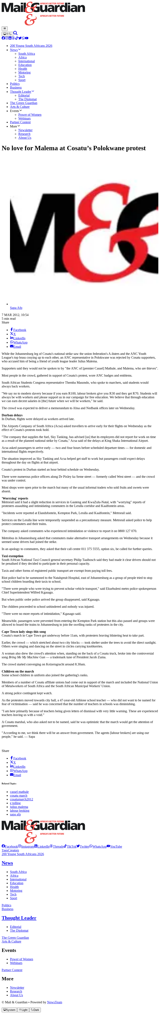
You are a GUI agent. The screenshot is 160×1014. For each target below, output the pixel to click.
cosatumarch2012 (21, 799)
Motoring (16, 890)
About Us (16, 995)
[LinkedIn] (10, 38)
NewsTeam (54, 1002)
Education (16, 883)
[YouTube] (26, 38)
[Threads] (13, 38)
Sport (13, 898)
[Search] (15, 34)
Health (14, 887)
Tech (13, 894)
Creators (13, 850)
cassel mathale (19, 792)
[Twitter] (20, 38)
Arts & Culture (11, 941)
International (18, 879)
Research (16, 991)
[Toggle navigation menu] (5, 28)
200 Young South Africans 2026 (23, 854)
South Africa (18, 872)
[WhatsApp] (23, 38)
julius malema (19, 807)
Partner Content (12, 970)
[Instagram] (6, 38)
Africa (14, 875)
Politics (6, 905)
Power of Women (21, 959)
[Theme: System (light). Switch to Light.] (7, 34)
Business (7, 909)
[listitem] (10, 846)
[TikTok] (16, 38)
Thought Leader (19, 918)
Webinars (16, 963)
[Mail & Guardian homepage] (80, 14)
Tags (5, 850)
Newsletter (17, 987)
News (7, 863)
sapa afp (15, 814)
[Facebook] (3, 38)
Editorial (15, 927)
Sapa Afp (16, 308)
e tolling (15, 803)
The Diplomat (19, 930)
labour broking (19, 810)
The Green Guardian (15, 937)
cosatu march (18, 795)
